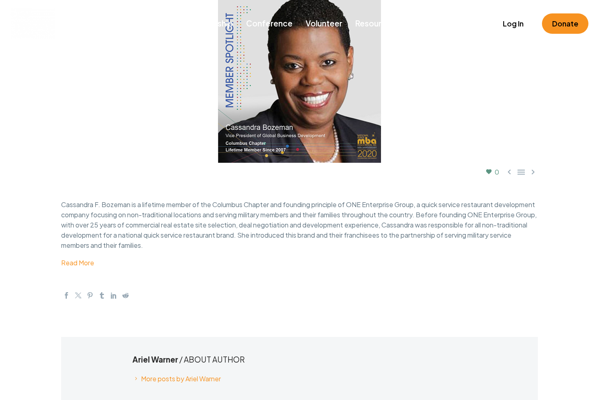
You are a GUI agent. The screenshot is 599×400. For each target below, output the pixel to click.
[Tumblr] (102, 295)
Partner (422, 23)
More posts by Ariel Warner (181, 378)
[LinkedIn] (113, 295)
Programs (154, 23)
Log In (513, 23)
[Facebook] (66, 295)
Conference (269, 23)
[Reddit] (125, 295)
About (460, 23)
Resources (375, 23)
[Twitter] (78, 295)
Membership (209, 23)
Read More (77, 262)
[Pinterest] (90, 295)
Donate (565, 23)
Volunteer (324, 23)
